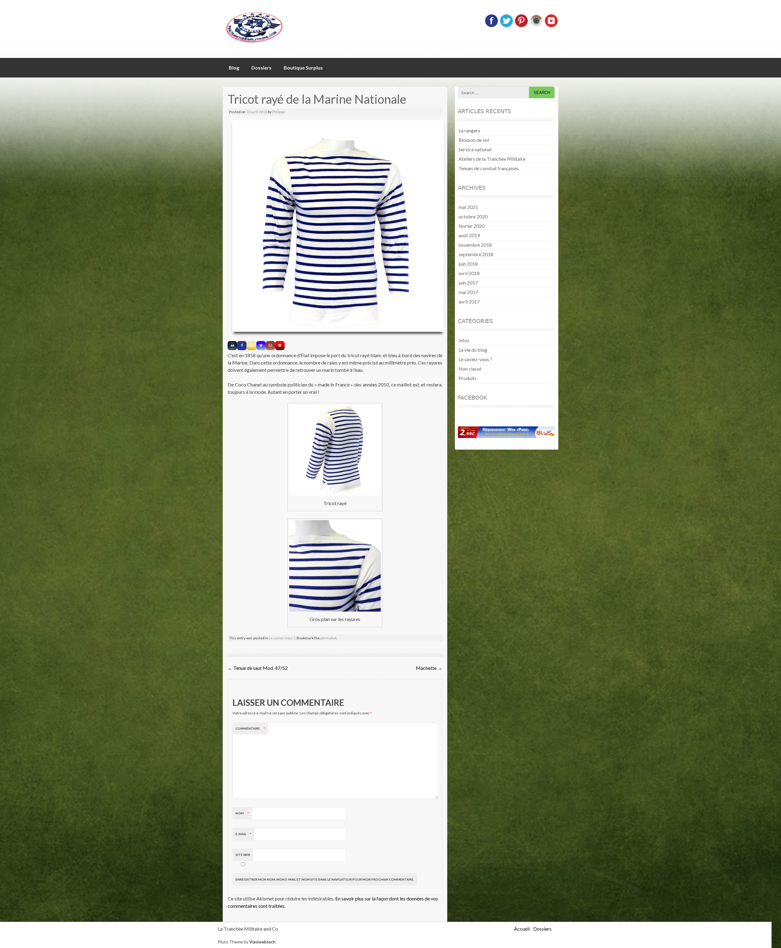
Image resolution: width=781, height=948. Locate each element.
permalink (328, 638)
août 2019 (469, 235)
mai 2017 (468, 292)
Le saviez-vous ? (282, 638)
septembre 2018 (476, 254)
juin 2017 (468, 282)
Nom (242, 813)
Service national (475, 149)
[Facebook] (491, 26)
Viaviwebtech (262, 941)
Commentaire (250, 728)
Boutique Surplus (303, 67)
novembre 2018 (475, 245)
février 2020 (471, 226)
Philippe (278, 112)
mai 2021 (468, 207)
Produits (468, 378)
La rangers (469, 130)
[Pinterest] (521, 26)
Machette (429, 668)
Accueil (522, 929)
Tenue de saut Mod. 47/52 (258, 668)
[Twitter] (506, 26)
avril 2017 (469, 301)
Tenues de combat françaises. (489, 168)
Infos (464, 340)
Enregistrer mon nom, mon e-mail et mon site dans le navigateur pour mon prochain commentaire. (325, 879)
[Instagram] (536, 26)
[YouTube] (551, 26)
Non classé (470, 369)
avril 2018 (469, 273)
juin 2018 (468, 264)
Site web (243, 854)
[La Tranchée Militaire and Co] (290, 27)
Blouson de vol (474, 140)
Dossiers (261, 67)
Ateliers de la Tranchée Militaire (492, 159)
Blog (234, 67)
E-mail (243, 834)
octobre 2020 (473, 216)
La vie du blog (473, 350)
